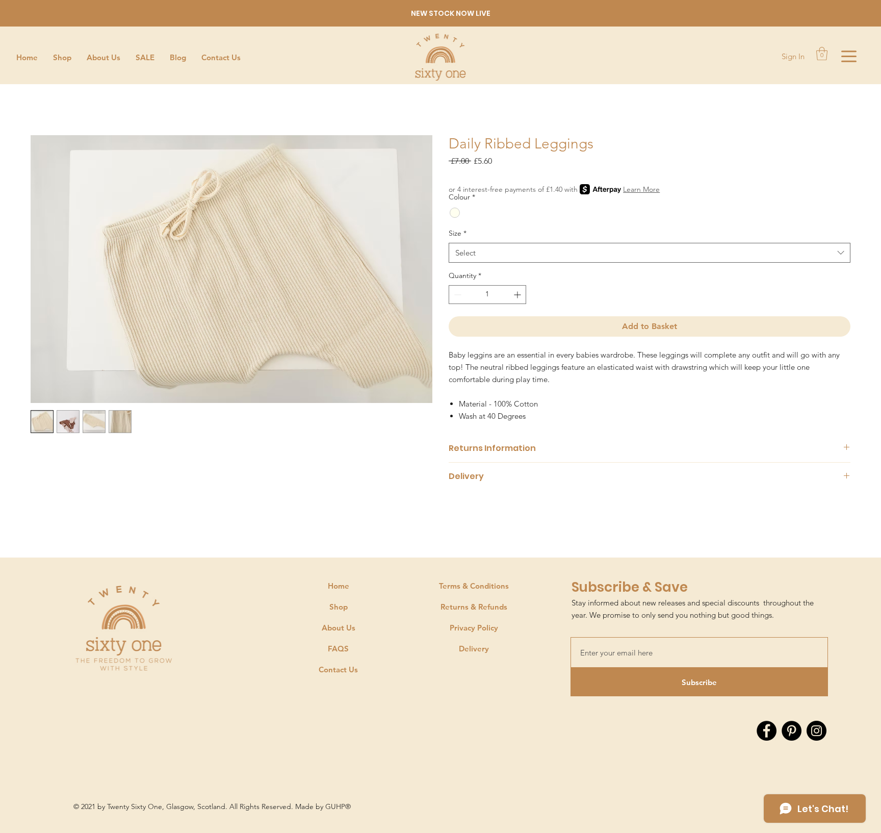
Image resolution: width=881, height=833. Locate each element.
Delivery (474, 648)
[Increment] (518, 295)
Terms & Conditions (474, 586)
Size (458, 233)
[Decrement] (456, 295)
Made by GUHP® (324, 806)
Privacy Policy (474, 628)
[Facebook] (766, 731)
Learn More (641, 189)
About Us (338, 628)
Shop (338, 607)
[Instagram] (816, 731)
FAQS (338, 648)
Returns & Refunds (473, 607)
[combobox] (649, 253)
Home (338, 586)
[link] (821, 53)
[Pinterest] (791, 731)
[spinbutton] (487, 295)
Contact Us (338, 669)
